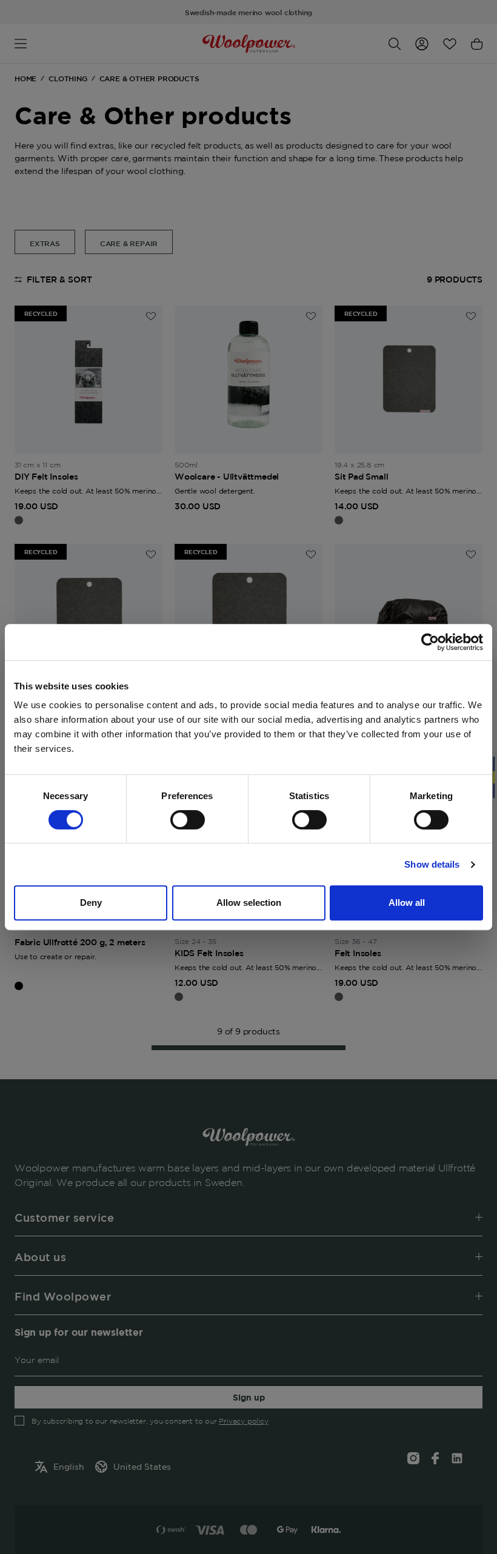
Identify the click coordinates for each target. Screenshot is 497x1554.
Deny (91, 902)
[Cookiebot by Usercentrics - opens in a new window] (430, 642)
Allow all (407, 902)
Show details (431, 864)
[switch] (187, 819)
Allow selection (248, 902)
